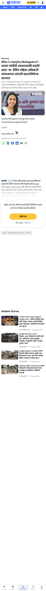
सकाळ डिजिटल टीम (7, 134)
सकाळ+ (41, 589)
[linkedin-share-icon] (17, 144)
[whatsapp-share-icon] (3, 144)
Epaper (5, 7)
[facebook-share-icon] (12, 144)
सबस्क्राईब (32, 2)
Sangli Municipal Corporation (16, 233)
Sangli (4, 233)
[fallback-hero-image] (9, 320)
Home (4, 589)
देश (31, 7)
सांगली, (10, 181)
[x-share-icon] (8, 144)
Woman (28, 233)
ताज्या (13, 7)
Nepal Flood (22, 7)
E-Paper (13, 589)
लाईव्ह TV (33, 589)
